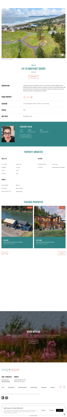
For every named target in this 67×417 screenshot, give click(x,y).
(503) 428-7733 (31, 131)
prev (6, 54)
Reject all (43, 410)
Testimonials (43, 387)
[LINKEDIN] (60, 387)
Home (3, 387)
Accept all (60, 410)
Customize (51, 410)
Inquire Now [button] (33, 76)
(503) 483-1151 (5, 379)
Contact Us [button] (33, 341)
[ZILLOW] (64, 387)
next (9, 54)
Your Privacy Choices (33, 415)
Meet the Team (11, 387)
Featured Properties (22, 387)
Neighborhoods (33, 387)
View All (62, 253)
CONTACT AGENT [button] (25, 136)
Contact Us (52, 387)
